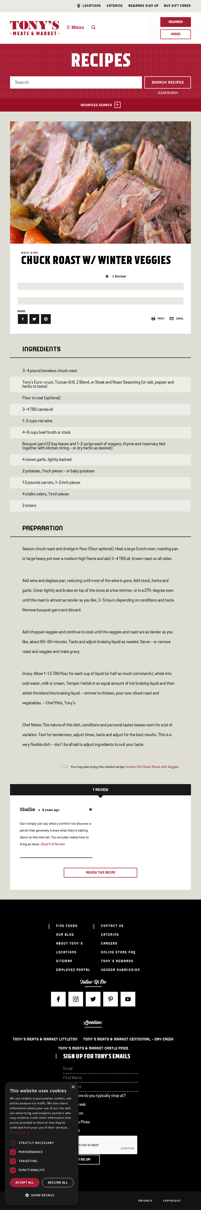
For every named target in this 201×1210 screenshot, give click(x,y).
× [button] (73, 1087)
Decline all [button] (58, 1182)
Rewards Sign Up (143, 6)
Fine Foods (67, 926)
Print (161, 318)
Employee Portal (73, 970)
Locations (92, 6)
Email (180, 318)
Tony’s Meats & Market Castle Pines (93, 1048)
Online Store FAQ (118, 952)
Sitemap (64, 961)
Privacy (145, 1200)
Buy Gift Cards (177, 6)
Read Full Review (53, 844)
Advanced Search (96, 105)
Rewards (176, 22)
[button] (42, 1195)
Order (175, 34)
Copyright (172, 1200)
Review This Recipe (100, 872)
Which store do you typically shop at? (94, 1096)
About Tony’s (69, 943)
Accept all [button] (24, 1182)
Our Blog (65, 935)
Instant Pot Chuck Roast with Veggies (152, 767)
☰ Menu (75, 27)
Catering (115, 6)
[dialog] (41, 1143)
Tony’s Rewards (117, 961)
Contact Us (112, 926)
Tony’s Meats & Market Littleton (45, 1039)
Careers (109, 943)
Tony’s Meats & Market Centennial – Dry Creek (128, 1039)
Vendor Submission (120, 970)
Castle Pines (79, 1122)
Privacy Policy (19, 1132)
